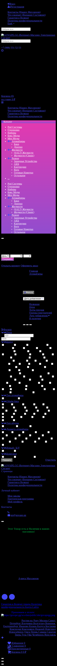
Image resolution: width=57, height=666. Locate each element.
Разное (15, 158)
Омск (27, 632)
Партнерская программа (21, 498)
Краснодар (15, 629)
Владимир (27, 623)
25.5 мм (29, 441)
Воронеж (50, 623)
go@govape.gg (18, 515)
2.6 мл (29, 404)
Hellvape (20, 360)
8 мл (17, 417)
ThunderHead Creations (34, 373)
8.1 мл (27, 417)
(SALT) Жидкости (23, 152)
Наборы (12, 132)
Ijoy (31, 360)
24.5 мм (45, 438)
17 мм (7, 445)
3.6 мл (31, 407)
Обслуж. (25, 398)
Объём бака (12, 401)
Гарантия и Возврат (18, 17)
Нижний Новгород (45, 629)
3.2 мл (8, 407)
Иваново (23, 626)
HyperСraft (34, 386)
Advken (21, 345)
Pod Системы (15, 127)
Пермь (34, 632)
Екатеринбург (10, 626)
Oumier (46, 364)
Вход (12, 4)
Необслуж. (10, 398)
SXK (14, 370)
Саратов (51, 632)
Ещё (10, 23)
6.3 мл (40, 414)
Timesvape (18, 389)
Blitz (49, 389)
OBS (24, 364)
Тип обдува (12, 423)
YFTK (44, 383)
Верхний (9, 426)
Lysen (14, 364)
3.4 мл (19, 420)
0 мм (7, 432)
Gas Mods (37, 357)
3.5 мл (19, 407)
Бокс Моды (14, 135)
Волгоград (39, 623)
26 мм (40, 441)
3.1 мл (48, 404)
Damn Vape (18, 386)
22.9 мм (13, 435)
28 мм (51, 441)
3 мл (39, 404)
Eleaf (48, 354)
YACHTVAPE (29, 383)
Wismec (13, 383)
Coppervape (48, 351)
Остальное (19, 175)
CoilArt (34, 351)
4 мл (11, 410)
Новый (8, 451)
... (9, 178)
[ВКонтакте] (4, 597)
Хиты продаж (36, 310)
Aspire (18, 348)
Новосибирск (16, 632)
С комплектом (24, 457)
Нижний (37, 426)
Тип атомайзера (14, 395)
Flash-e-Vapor (20, 357)
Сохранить (8, 259)
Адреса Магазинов (28, 578)
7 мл (7, 417)
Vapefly (46, 376)
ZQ (6, 389)
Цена (32, 307)
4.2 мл (21, 410)
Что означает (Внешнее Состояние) (27, 15)
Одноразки (13, 130)
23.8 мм (48, 435)
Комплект (11, 453)
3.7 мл (42, 407)
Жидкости (17, 150)
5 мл (53, 410)
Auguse (8, 345)
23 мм (24, 435)
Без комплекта (44, 457)
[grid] (24, 324)
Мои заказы (14, 496)
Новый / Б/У (13, 447)
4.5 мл (32, 410)
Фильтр (29, 292)
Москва (43, 620)
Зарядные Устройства (25, 161)
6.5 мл (50, 414)
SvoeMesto (50, 386)
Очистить (50, 459)
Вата (16, 169)
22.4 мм (42, 432)
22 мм (18, 432)
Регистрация (17, 6)
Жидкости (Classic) (24, 155)
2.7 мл (8, 420)
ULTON (17, 376)
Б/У (18, 451)
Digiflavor (22, 354)
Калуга (41, 626)
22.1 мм (29, 432)
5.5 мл (8, 414)
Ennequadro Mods (22, 392)
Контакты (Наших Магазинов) (24, 12)
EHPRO (36, 354)
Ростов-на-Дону (30, 620)
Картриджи (20, 167)
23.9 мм (9, 438)
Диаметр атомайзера (17, 429)
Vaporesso (22, 379)
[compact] (30, 324)
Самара (42, 632)
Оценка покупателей (40, 312)
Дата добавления (38, 315)
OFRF (34, 364)
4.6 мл (43, 410)
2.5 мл (18, 404)
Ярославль (50, 634)
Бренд (9, 342)
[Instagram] (12, 597)
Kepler (41, 360)
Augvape (43, 348)
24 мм (21, 438)
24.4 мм (32, 438)
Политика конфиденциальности (25, 20)
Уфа (29, 634)
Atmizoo (30, 348)
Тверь (18, 634)
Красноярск (28, 629)
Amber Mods (42, 392)
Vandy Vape (32, 376)
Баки (16, 144)
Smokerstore (36, 367)
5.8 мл (19, 414)
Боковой (24, 426)
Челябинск (38, 634)
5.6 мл (38, 417)
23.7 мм (36, 435)
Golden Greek (35, 389)
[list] (27, 324)
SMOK (22, 367)
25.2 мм (16, 441)
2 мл (7, 404)
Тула (24, 634)
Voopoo (36, 379)
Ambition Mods (37, 345)
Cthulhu (9, 354)
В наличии (35, 318)
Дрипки (18, 147)
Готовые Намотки (23, 172)
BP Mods (21, 351)
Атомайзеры (18, 141)
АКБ (16, 164)
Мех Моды (13, 138)
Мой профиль (15, 501)
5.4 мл (48, 417)
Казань (33, 626)
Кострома (50, 626)
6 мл (30, 414)
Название (34, 304)
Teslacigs (26, 370)
